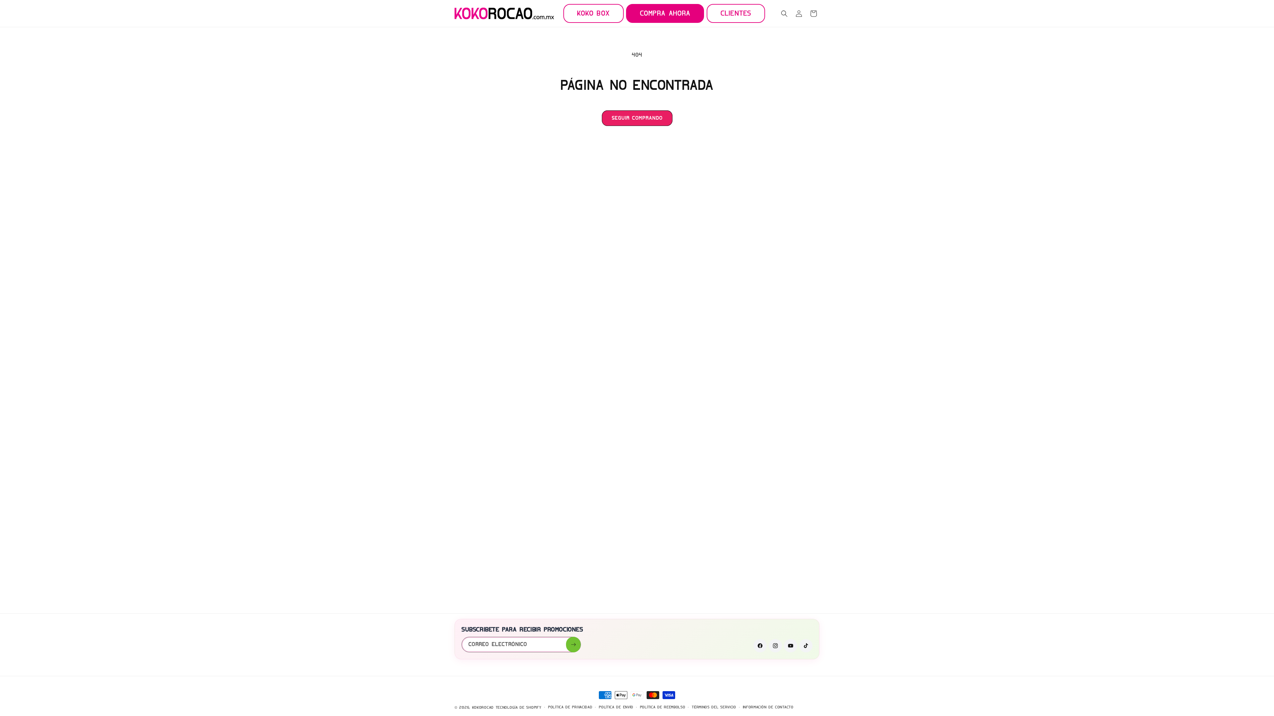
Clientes (736, 13)
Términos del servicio (714, 707)
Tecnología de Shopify (519, 707)
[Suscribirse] (573, 644)
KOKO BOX (593, 13)
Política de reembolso (662, 707)
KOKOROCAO (483, 707)
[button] (784, 13)
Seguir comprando (637, 118)
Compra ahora (665, 13)
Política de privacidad (570, 707)
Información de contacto (768, 707)
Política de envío (616, 707)
